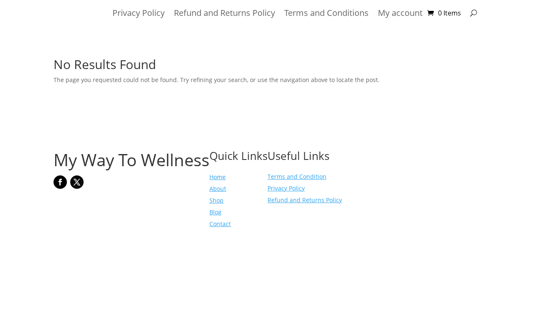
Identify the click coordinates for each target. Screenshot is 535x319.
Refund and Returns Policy (224, 14)
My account (400, 14)
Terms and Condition (297, 176)
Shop (216, 200)
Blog (215, 212)
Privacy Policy (138, 14)
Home (217, 177)
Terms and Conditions (326, 14)
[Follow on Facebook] (60, 182)
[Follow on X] (77, 182)
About (217, 189)
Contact (220, 224)
